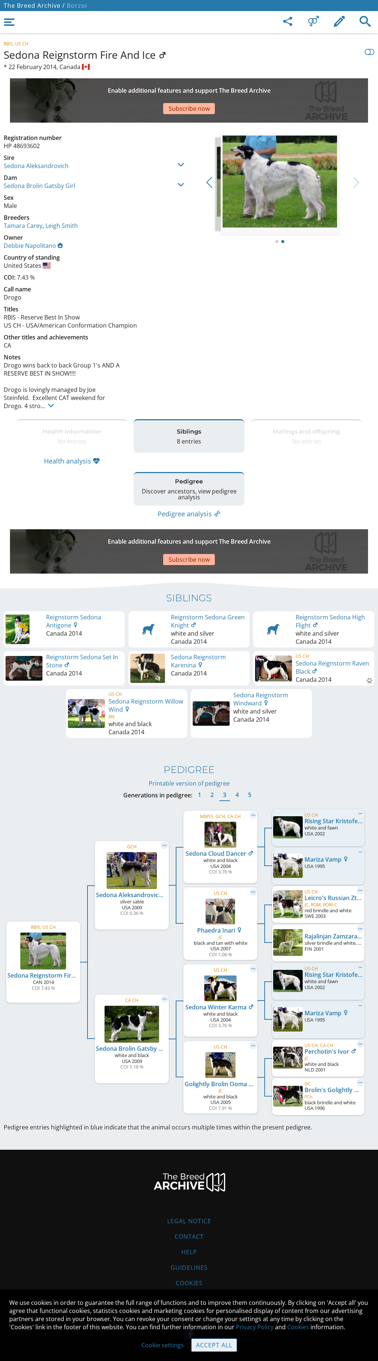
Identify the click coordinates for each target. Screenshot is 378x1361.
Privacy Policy (255, 1327)
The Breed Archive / (34, 5)
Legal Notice (189, 1221)
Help (189, 1252)
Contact (189, 1236)
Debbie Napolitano (30, 246)
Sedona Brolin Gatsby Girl (39, 186)
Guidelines (189, 1267)
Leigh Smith (61, 226)
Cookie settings (162, 1345)
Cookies (189, 1283)
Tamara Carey (23, 226)
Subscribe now (189, 109)
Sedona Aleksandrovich (36, 166)
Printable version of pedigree (189, 783)
